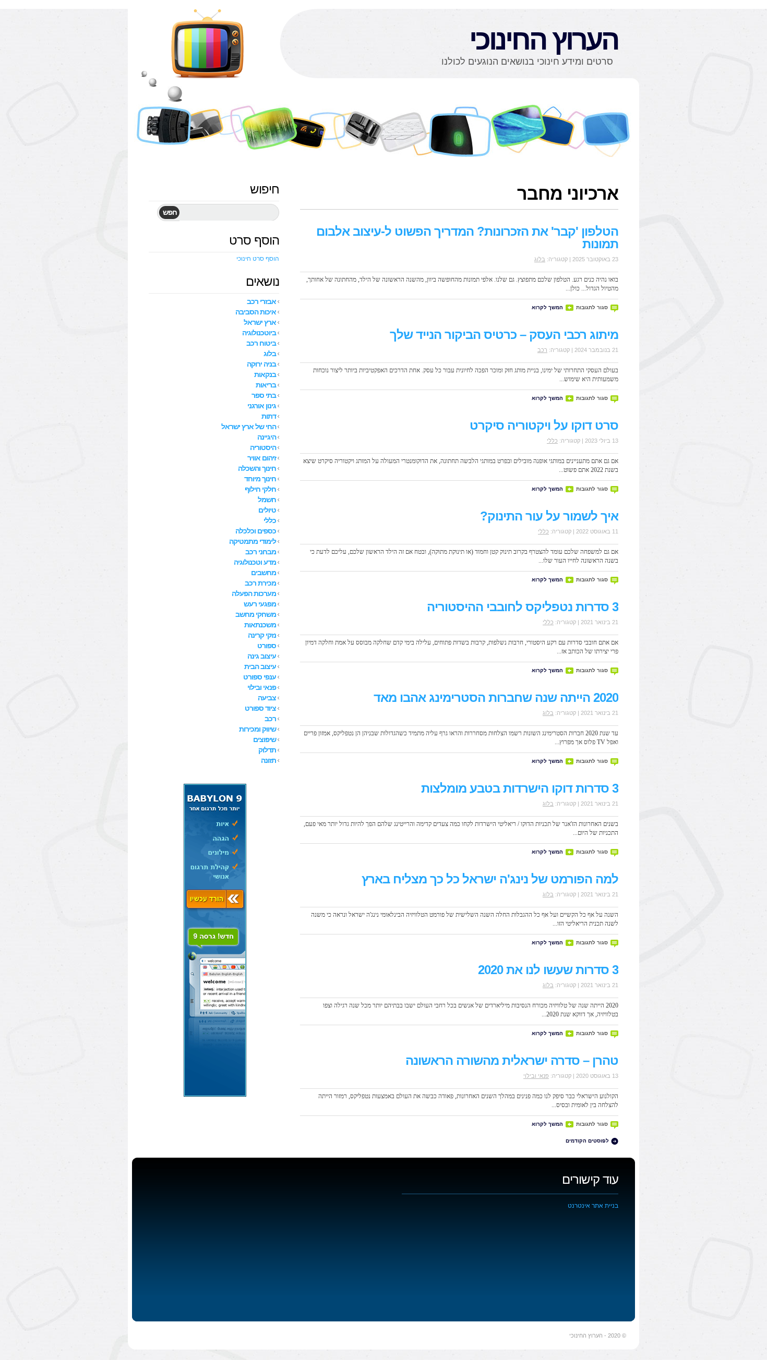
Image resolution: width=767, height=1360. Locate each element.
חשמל (267, 499)
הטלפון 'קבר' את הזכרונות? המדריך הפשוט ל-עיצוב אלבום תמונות (467, 237)
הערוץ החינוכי (543, 39)
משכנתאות (260, 625)
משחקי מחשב (255, 614)
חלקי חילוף (260, 489)
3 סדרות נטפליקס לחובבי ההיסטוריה (522, 607)
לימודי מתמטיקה (252, 541)
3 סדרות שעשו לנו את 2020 (548, 970)
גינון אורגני (261, 406)
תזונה (268, 760)
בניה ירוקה (261, 364)
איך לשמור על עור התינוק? (549, 516)
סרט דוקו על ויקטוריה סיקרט (544, 425)
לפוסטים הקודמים (587, 1141)
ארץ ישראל (260, 322)
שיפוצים (264, 739)
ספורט (266, 645)
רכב (542, 350)
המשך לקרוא (547, 307)
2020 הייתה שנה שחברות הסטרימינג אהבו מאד (496, 697)
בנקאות (265, 374)
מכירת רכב (260, 583)
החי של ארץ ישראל (248, 426)
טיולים (267, 510)
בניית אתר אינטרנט (593, 1205)
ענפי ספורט (259, 677)
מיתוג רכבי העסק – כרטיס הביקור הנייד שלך (504, 334)
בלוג (539, 259)
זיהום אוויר (261, 458)
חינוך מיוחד (260, 479)
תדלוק (267, 750)
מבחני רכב (260, 552)
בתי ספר (263, 395)
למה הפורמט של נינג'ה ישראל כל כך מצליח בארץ (490, 879)
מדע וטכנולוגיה (255, 562)
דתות (268, 416)
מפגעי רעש (260, 604)
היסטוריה (263, 447)
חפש (170, 212)
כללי (552, 441)
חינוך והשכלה (257, 468)
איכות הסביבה (255, 312)
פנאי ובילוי (536, 1076)
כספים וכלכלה (255, 531)
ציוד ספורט (260, 708)
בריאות (266, 385)
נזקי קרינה (262, 635)
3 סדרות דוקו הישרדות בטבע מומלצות (519, 788)
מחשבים (263, 572)
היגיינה (266, 437)
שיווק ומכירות (257, 729)
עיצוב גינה (261, 656)
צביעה (267, 698)
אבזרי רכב (261, 301)
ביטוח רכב (261, 343)
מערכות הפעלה (254, 593)
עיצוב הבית (260, 666)
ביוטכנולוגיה (259, 333)
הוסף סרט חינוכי (257, 258)
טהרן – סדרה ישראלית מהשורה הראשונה (511, 1060)
